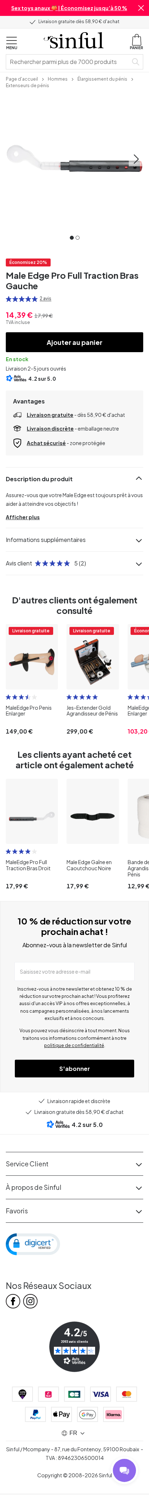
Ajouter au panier (74, 342)
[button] (141, 8)
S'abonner (74, 1068)
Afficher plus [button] (23, 517)
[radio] (9, 299)
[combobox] (68, 62)
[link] (22, 78)
